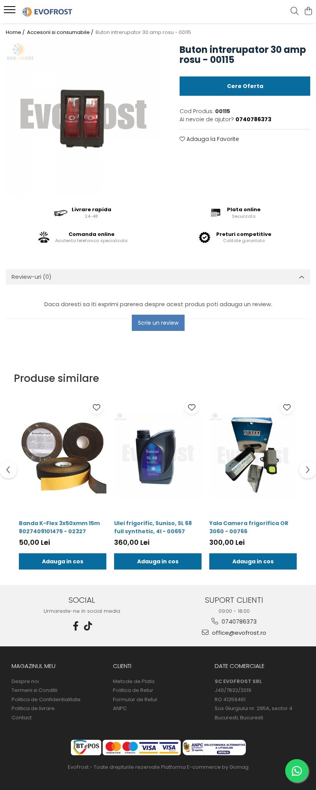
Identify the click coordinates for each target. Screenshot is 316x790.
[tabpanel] (83, 119)
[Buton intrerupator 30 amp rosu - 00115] (83, 119)
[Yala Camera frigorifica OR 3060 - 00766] (253, 456)
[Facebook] (76, 626)
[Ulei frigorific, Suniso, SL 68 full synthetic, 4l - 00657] (158, 456)
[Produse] (10, 12)
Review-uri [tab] (32, 277)
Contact (22, 717)
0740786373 (238, 621)
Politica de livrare (33, 708)
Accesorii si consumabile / (60, 32)
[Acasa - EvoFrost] (52, 11)
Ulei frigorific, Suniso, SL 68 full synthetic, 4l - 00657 (153, 527)
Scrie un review (158, 323)
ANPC (120, 708)
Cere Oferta (245, 86)
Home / (16, 32)
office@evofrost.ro (238, 633)
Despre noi (25, 681)
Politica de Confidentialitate (46, 699)
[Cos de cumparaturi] (308, 11)
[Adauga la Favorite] (96, 407)
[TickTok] (88, 626)
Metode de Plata (134, 681)
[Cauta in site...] (295, 11)
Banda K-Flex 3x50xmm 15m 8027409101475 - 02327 (59, 527)
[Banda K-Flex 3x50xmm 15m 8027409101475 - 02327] (62, 456)
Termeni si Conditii (34, 690)
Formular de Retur (135, 699)
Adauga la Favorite (212, 139)
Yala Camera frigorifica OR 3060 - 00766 (248, 527)
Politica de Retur (133, 690)
